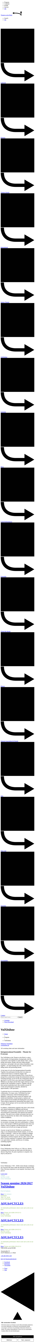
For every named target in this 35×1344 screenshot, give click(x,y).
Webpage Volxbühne (7, 1043)
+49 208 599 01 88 (6, 1256)
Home (6, 1034)
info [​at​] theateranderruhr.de (8, 1259)
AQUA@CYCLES (12, 1203)
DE (5, 9)
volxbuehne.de (5, 1045)
